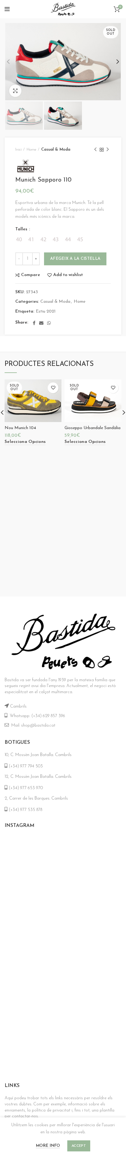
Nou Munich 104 (20, 428)
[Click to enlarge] (15, 91)
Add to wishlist (68, 275)
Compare (30, 275)
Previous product (95, 150)
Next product (108, 150)
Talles (21, 229)
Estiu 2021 (46, 311)
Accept (79, 1146)
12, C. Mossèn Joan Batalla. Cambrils (38, 776)
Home (31, 150)
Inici (18, 150)
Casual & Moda (55, 150)
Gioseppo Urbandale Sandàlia (92, 428)
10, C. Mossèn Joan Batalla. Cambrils (38, 755)
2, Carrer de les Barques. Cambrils (36, 798)
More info (48, 1146)
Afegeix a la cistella (75, 259)
